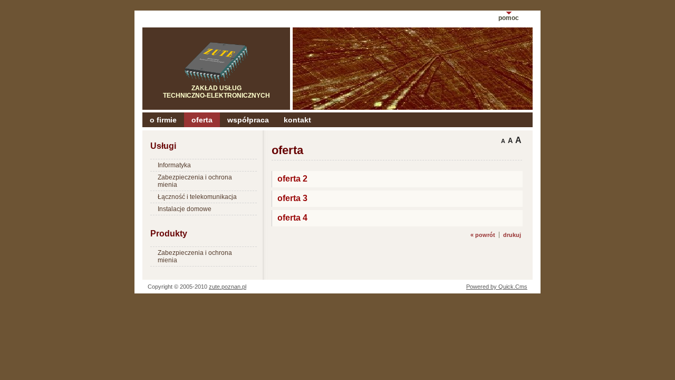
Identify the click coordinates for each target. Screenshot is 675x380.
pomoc (508, 18)
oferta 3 (292, 198)
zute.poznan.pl (227, 286)
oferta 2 (292, 178)
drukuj (512, 235)
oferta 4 (292, 217)
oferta (202, 120)
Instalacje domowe (184, 209)
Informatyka (174, 165)
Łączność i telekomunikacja (197, 197)
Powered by (496, 286)
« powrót (482, 235)
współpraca (248, 120)
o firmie (163, 120)
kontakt (297, 120)
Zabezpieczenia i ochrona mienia (195, 181)
